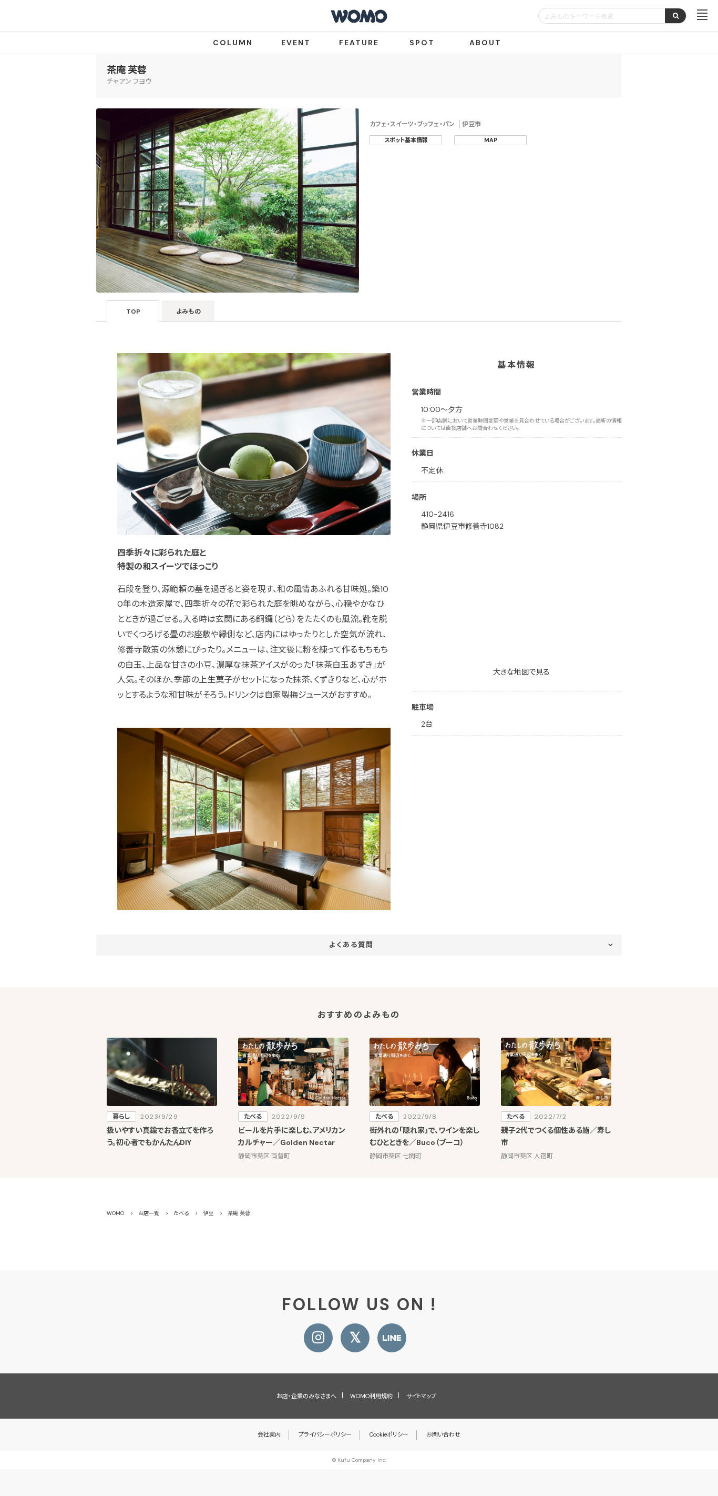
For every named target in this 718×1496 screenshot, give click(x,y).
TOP (133, 311)
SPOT (422, 42)
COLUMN (233, 42)
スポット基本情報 (406, 140)
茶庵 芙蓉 (127, 70)
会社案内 (269, 1434)
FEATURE (359, 42)
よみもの (188, 311)
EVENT (296, 42)
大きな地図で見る (521, 672)
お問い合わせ (443, 1434)
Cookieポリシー (389, 1434)
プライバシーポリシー (325, 1434)
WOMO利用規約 (371, 1396)
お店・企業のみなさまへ (306, 1396)
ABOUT (485, 42)
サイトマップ (421, 1396)
